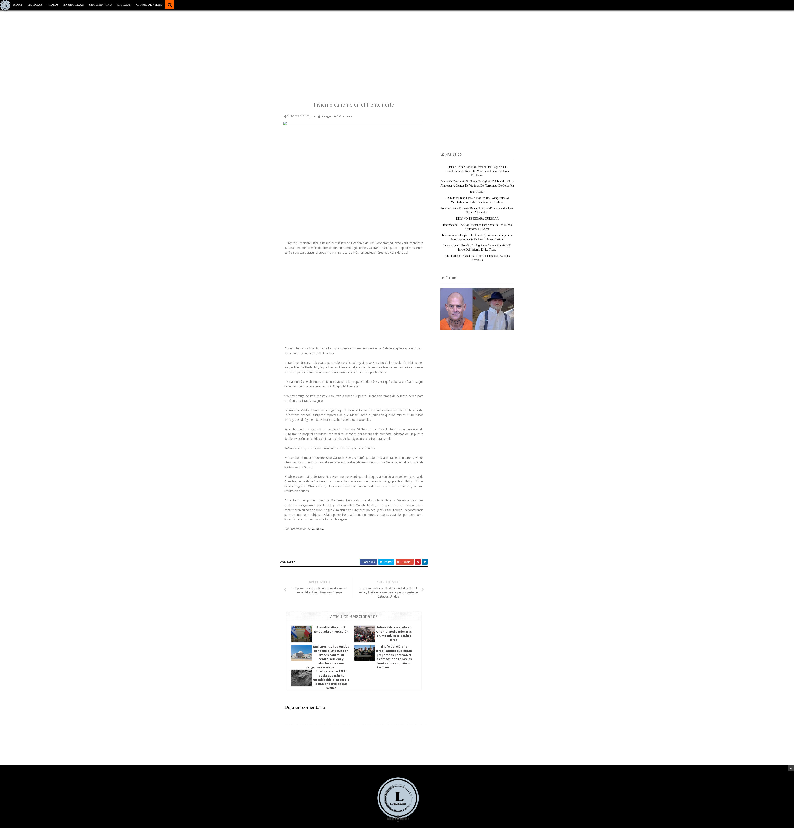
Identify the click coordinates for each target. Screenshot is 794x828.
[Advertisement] (124, 52)
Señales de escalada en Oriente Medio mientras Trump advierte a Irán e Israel (394, 633)
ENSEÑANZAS (73, 4)
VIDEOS (53, 4)
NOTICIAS (35, 4)
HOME (17, 4)
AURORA (318, 529)
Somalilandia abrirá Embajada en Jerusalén (331, 629)
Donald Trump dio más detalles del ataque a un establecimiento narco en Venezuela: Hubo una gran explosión (477, 171)
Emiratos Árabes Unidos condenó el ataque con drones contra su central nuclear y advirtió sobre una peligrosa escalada (327, 657)
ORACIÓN (124, 4)
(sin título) (477, 191)
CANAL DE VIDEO (149, 4)
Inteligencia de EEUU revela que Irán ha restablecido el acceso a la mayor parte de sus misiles (331, 679)
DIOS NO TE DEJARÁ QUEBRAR (477, 218)
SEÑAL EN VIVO (100, 4)
